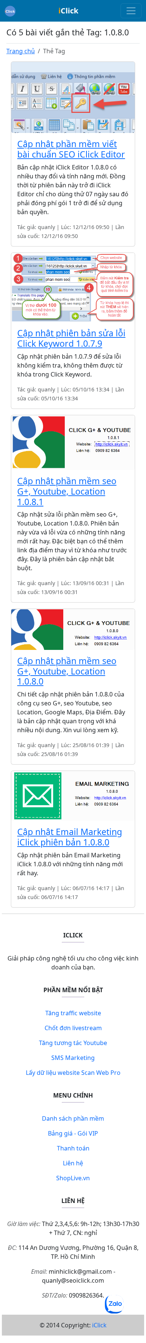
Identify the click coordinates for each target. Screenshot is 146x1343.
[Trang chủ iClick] (10, 11)
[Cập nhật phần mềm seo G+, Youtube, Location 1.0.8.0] (73, 629)
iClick (99, 1325)
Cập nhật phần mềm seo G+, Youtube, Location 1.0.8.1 (66, 491)
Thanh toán (73, 1148)
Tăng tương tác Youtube (73, 1043)
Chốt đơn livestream (73, 1028)
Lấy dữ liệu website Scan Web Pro (73, 1073)
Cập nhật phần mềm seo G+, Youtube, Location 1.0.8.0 (66, 671)
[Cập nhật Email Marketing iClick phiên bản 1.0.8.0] (73, 795)
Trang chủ (20, 51)
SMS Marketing (73, 1058)
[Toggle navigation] (131, 10)
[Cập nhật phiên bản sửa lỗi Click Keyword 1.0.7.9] (73, 287)
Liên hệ (73, 1163)
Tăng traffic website (73, 1013)
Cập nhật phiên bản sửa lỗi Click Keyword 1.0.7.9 (71, 338)
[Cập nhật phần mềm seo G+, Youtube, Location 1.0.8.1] (73, 442)
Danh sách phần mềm (73, 1118)
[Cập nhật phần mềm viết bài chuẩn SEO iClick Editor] (73, 97)
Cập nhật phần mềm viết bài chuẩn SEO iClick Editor (71, 149)
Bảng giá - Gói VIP (73, 1133)
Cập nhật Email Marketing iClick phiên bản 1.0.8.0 (69, 837)
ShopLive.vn (73, 1178)
